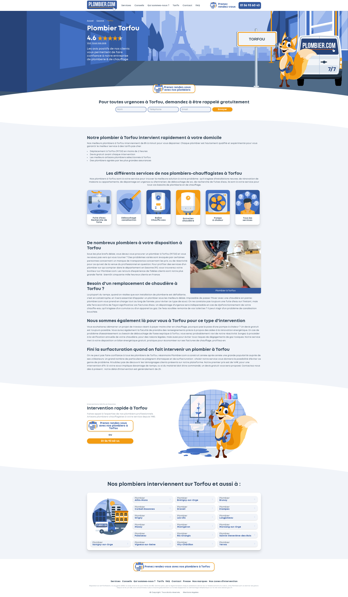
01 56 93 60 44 (110, 441)
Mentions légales (190, 592)
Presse (187, 581)
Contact (187, 5)
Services (126, 5)
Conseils (139, 5)
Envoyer (222, 109)
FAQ (198, 5)
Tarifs (176, 5)
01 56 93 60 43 (250, 5)
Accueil (90, 21)
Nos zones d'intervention (223, 581)
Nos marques (199, 581)
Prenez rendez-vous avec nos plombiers (177, 88)
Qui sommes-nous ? (158, 5)
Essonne (100, 21)
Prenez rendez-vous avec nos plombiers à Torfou (113, 426)
